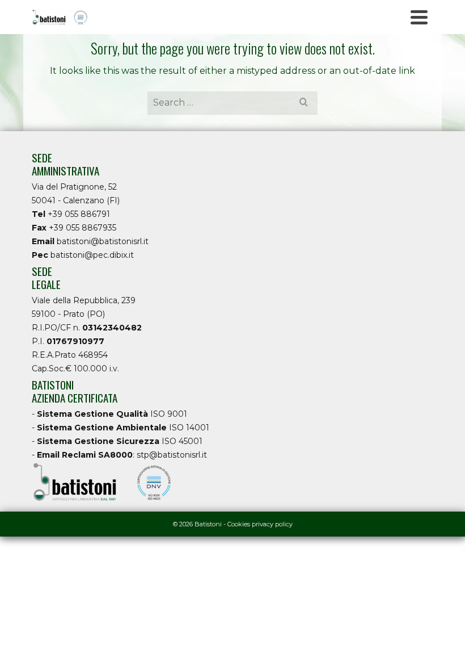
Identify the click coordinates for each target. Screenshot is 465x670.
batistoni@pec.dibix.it (92, 255)
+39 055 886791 (79, 214)
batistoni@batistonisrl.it (103, 241)
